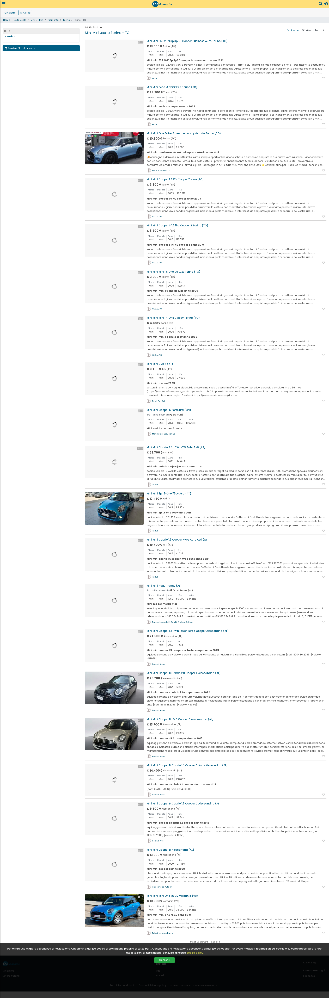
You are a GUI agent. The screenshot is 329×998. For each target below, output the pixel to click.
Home (6, 20)
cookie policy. (195, 952)
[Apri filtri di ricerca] (320, 4)
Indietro (11, 12)
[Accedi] (326, 4)
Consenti (164, 960)
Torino (66, 20)
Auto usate (20, 20)
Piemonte (53, 20)
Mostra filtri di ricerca (21, 48)
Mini (33, 20)
